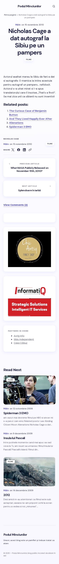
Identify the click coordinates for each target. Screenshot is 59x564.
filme (29, 59)
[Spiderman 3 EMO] (29, 390)
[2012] (29, 471)
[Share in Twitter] (13, 150)
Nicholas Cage (11, 139)
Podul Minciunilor (29, 6)
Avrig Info (19, 335)
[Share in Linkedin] (24, 150)
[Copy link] (30, 150)
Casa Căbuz (20, 343)
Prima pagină (10, 15)
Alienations (16, 122)
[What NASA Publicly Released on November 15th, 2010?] (29, 167)
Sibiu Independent (24, 339)
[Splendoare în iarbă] (29, 188)
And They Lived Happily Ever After (30, 119)
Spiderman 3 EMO (20, 126)
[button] (52, 6)
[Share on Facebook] (18, 150)
